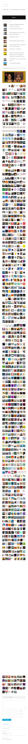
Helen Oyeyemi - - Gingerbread (15, 49)
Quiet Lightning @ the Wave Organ (15, 28)
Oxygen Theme (8, 739)
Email (21, 713)
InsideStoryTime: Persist (13, 36)
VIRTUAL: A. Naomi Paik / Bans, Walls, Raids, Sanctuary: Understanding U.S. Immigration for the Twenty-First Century (16, 54)
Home (8, 68)
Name (21, 710)
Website (21, 716)
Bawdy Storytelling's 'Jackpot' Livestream (16, 40)
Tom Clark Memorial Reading (14, 63)
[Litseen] (5, 4)
